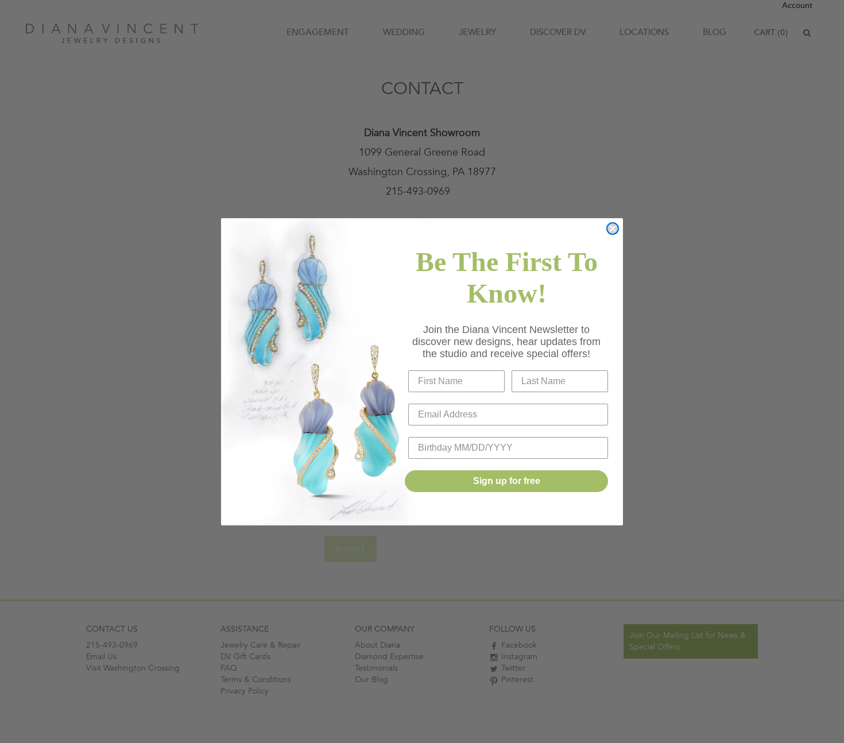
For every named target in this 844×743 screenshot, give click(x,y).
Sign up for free (506, 481)
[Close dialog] (612, 228)
